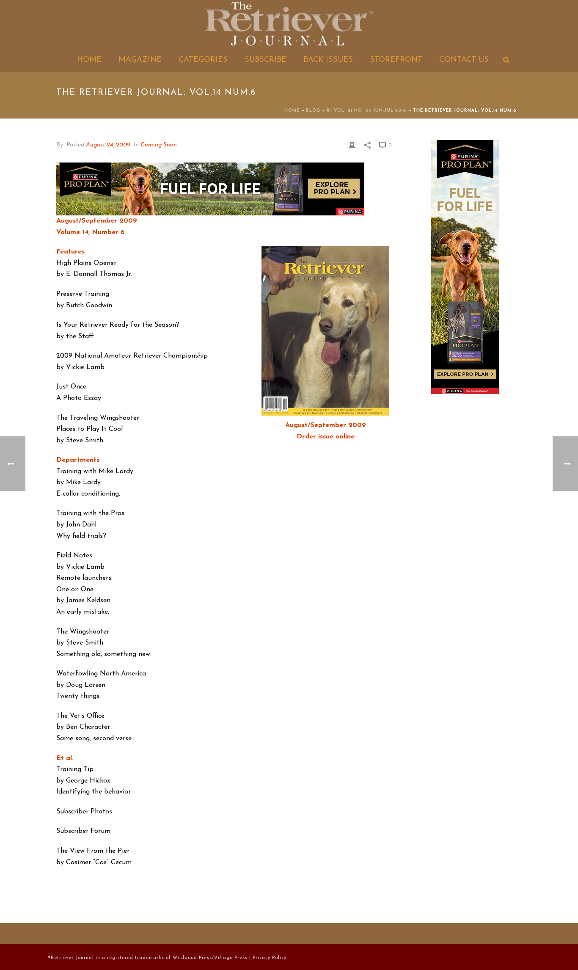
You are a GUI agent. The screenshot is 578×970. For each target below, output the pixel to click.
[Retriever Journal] (289, 24)
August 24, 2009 (108, 145)
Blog (313, 110)
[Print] (352, 145)
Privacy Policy (269, 958)
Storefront (396, 60)
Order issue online (325, 436)
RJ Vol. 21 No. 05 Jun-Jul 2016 (367, 110)
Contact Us (464, 60)
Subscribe (265, 60)
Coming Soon (158, 145)
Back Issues (328, 60)
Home (89, 60)
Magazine (140, 60)
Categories (203, 60)
